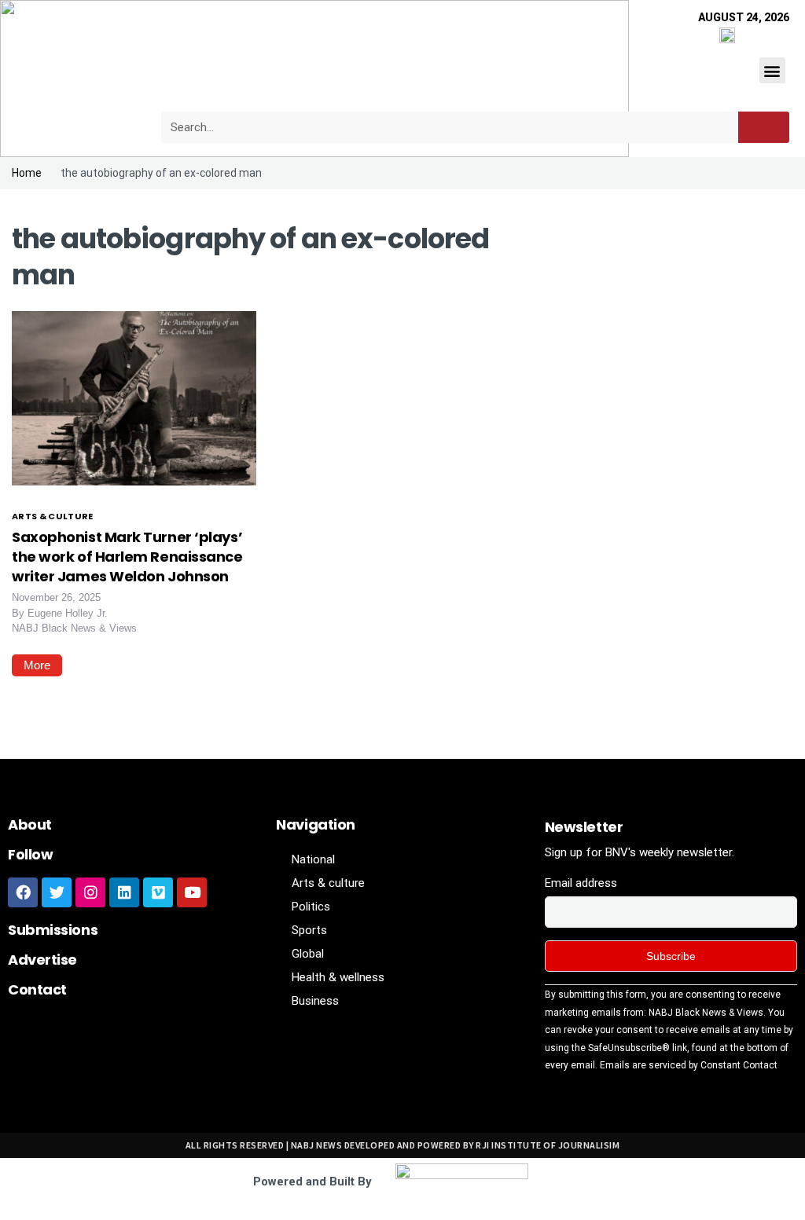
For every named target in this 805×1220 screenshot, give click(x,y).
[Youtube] (192, 892)
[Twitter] (57, 892)
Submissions (52, 930)
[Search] (763, 127)
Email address (581, 883)
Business (315, 1001)
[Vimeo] (158, 892)
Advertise (42, 959)
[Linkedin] (124, 892)
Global (308, 954)
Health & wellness (338, 977)
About (30, 824)
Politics (311, 906)
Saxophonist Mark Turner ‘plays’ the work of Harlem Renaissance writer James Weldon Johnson (127, 556)
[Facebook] (23, 892)
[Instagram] (90, 892)
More (37, 665)
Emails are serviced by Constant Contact (688, 1065)
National (313, 859)
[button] (772, 70)
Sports (309, 930)
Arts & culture (53, 516)
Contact (37, 989)
